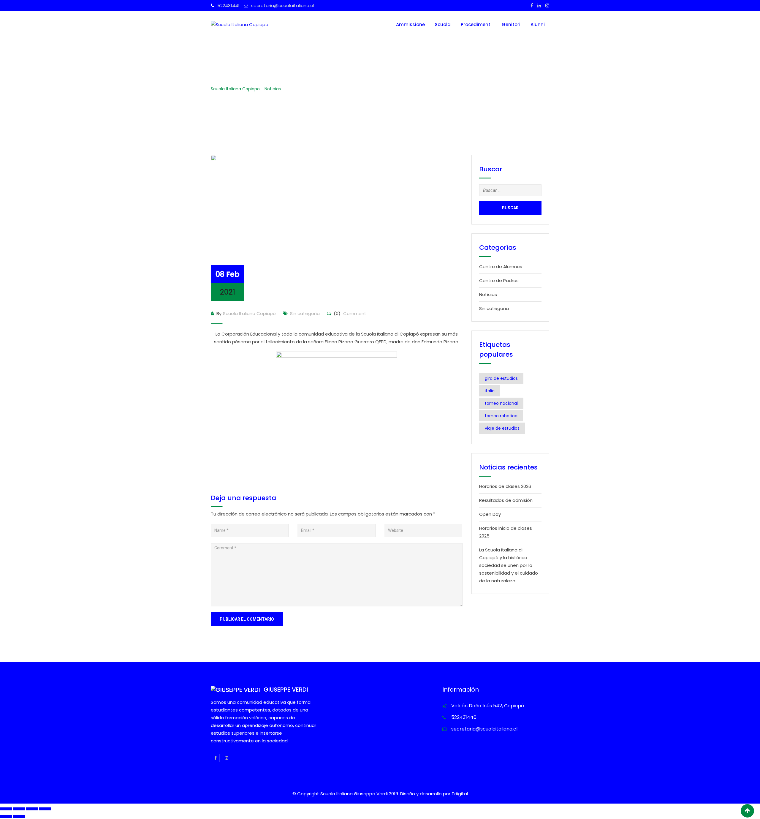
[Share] (19, 808)
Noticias (488, 294)
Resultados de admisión (506, 500)
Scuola (443, 24)
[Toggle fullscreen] (32, 808)
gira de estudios (501, 378)
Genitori (511, 24)
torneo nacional (501, 403)
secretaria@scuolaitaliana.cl (282, 5)
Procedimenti (476, 24)
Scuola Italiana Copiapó (249, 313)
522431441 (228, 5)
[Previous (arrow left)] (6, 816)
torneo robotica (501, 416)
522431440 (463, 717)
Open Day (490, 514)
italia (490, 391)
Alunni (538, 24)
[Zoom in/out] (45, 808)
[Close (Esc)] (6, 808)
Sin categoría (305, 313)
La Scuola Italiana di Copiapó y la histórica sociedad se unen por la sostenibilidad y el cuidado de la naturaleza (508, 565)
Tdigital (460, 793)
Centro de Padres (499, 280)
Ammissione (410, 24)
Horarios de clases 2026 (505, 486)
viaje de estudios (502, 428)
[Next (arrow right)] (19, 816)
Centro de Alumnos (500, 266)
